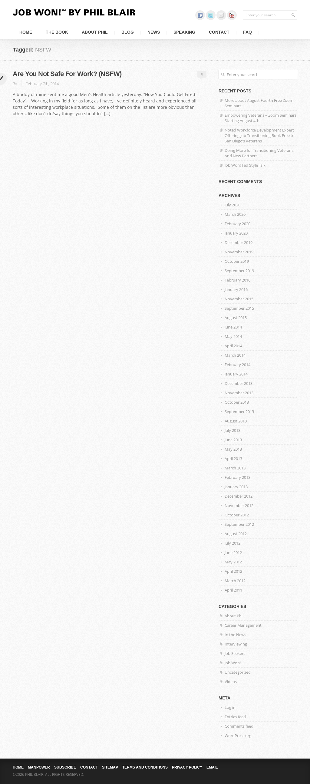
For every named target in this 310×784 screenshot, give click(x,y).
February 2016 (237, 280)
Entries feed (235, 716)
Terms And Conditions (145, 767)
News (153, 32)
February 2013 (237, 477)
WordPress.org (238, 735)
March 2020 (235, 214)
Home (25, 32)
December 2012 (238, 496)
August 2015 (236, 317)
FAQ (247, 32)
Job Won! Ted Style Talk (245, 165)
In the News (235, 634)
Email (212, 767)
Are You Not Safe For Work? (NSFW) (67, 74)
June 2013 (233, 439)
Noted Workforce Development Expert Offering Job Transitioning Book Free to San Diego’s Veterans (260, 135)
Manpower (39, 767)
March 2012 (235, 580)
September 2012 (239, 524)
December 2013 (238, 383)
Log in (230, 707)
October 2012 (237, 515)
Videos (231, 681)
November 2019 (239, 252)
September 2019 (239, 270)
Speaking (184, 32)
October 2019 (237, 261)
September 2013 (239, 411)
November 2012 (239, 505)
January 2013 (236, 486)
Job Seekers (235, 653)
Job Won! (233, 663)
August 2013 (236, 421)
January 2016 (236, 289)
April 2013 (233, 458)
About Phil (95, 32)
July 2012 (232, 543)
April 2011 (233, 590)
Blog (127, 32)
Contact (219, 32)
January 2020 (236, 233)
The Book (57, 32)
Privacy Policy (187, 767)
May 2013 (233, 449)
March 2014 (235, 355)
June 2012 (233, 552)
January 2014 (236, 374)
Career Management (243, 625)
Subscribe (65, 767)
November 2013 (239, 392)
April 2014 (233, 346)
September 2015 (239, 308)
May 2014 (233, 336)
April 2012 (233, 571)
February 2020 (237, 223)
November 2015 (239, 299)
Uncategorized (238, 672)
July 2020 (232, 205)
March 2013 (235, 468)
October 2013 (237, 402)
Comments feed (239, 726)
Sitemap (110, 767)
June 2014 (233, 327)
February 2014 (237, 364)
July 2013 (232, 430)
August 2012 (236, 533)
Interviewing (236, 644)
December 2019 (238, 242)
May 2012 (233, 562)
